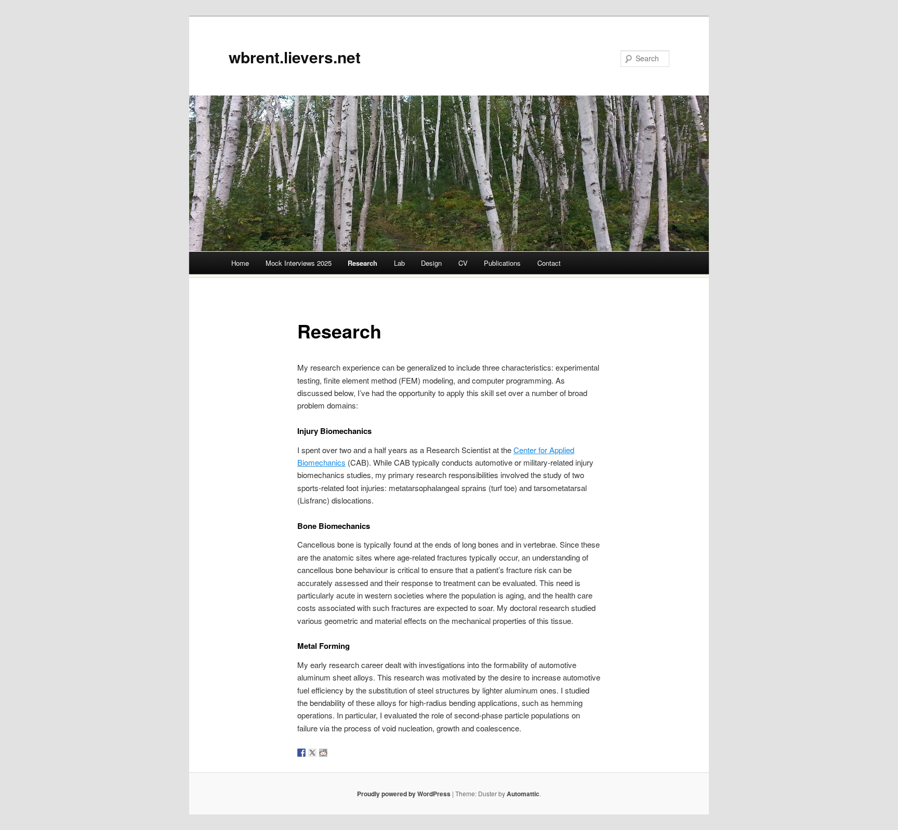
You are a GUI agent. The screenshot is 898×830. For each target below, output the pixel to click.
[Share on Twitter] (312, 753)
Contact (549, 263)
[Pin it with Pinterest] (334, 753)
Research (362, 263)
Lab (399, 263)
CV (463, 263)
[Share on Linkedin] (345, 753)
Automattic (523, 793)
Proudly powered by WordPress (404, 793)
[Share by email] (356, 753)
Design (431, 263)
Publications (502, 263)
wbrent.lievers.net (295, 57)
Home (240, 263)
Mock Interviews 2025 (299, 263)
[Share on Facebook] (301, 753)
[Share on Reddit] (323, 753)
